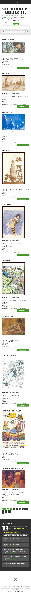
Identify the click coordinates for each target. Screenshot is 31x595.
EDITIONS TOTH (8, 316)
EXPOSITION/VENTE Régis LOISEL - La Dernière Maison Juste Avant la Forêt (14, 550)
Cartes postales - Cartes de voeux (17, 66)
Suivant (6, 511)
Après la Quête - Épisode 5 (11, 538)
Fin (9, 511)
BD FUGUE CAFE (8, 40)
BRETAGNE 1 (7, 74)
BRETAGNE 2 (7, 112)
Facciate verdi (19, 591)
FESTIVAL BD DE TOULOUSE (12, 411)
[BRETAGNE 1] (13, 83)
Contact (19, 528)
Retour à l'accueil (21, 586)
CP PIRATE (6, 260)
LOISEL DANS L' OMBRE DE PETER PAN (14, 563)
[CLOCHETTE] (13, 222)
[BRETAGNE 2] (13, 121)
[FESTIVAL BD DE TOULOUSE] (13, 430)
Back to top (15, 579)
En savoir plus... (23, 68)
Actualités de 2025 (11, 540)
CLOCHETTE (6, 205)
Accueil (10, 15)
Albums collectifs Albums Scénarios (16, 559)
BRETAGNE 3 (7, 150)
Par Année (16, 15)
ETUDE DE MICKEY (9, 356)
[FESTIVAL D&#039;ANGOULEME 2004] (13, 479)
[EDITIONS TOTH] (13, 326)
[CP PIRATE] (13, 278)
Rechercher (16, 20)
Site (23, 528)
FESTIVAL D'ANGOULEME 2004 (13, 469)
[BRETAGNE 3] (13, 168)
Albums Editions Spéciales (13, 565)
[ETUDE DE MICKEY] (13, 373)
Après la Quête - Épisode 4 (11, 544)
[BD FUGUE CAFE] (13, 47)
